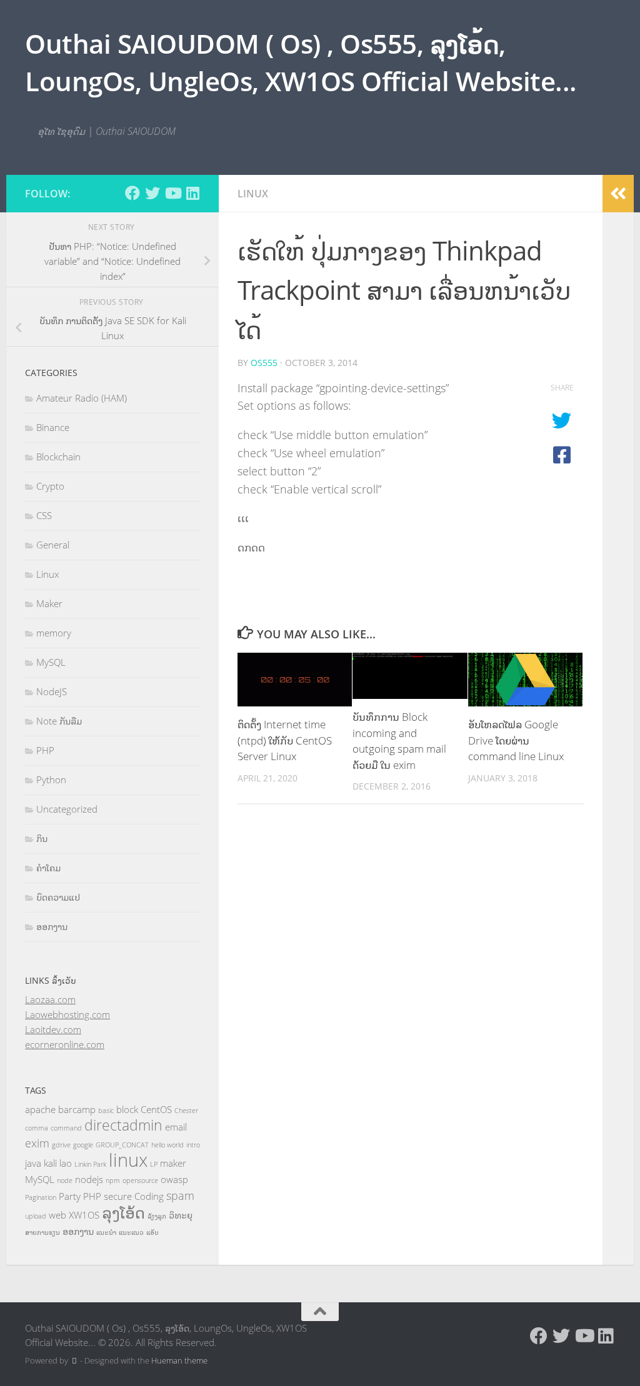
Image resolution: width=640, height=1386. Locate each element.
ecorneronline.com (64, 1044)
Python (51, 779)
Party (70, 1196)
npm (113, 1180)
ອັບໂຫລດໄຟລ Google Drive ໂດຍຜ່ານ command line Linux (516, 740)
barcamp (77, 1109)
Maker (49, 603)
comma (36, 1128)
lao (65, 1163)
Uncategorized (67, 809)
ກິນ (42, 838)
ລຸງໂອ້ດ (123, 1212)
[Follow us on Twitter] (152, 193)
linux (128, 1159)
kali (50, 1163)
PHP (45, 750)
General (52, 544)
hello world (167, 1145)
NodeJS (51, 691)
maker (173, 1163)
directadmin (123, 1125)
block (127, 1109)
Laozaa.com (50, 999)
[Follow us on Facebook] (132, 193)
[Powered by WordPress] (74, 1361)
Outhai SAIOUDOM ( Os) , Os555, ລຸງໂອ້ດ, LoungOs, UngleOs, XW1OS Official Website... (301, 62)
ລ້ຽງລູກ (157, 1216)
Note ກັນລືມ (59, 721)
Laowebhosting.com (67, 1014)
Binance (52, 427)
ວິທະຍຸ (180, 1215)
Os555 (264, 363)
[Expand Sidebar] (618, 193)
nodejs (89, 1179)
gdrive (61, 1145)
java (33, 1163)
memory (53, 632)
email (176, 1127)
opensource (140, 1180)
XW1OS (84, 1215)
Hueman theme (179, 1360)
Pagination (40, 1197)
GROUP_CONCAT (122, 1145)
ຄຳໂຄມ (48, 867)
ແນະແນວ (131, 1232)
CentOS (156, 1109)
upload (35, 1216)
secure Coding (134, 1196)
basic (106, 1110)
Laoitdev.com (53, 1029)
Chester (186, 1110)
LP (154, 1164)
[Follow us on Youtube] (172, 193)
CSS (44, 515)
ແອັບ (152, 1232)
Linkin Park (90, 1164)
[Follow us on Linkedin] (192, 193)
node (64, 1180)
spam (180, 1195)
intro (193, 1145)
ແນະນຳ (106, 1232)
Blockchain (58, 456)
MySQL (51, 662)
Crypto (50, 486)
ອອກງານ (52, 926)
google (83, 1145)
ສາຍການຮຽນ (42, 1232)
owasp (174, 1179)
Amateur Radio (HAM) (81, 398)
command (66, 1128)
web (57, 1215)
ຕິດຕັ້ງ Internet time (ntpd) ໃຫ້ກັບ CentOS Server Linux (285, 740)
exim (37, 1143)
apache (40, 1109)
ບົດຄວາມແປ (58, 897)
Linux (253, 193)
